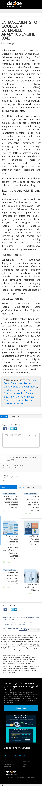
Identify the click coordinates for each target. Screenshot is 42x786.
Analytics (4, 477)
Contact (24, 764)
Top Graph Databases (20, 381)
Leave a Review (14, 416)
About (5, 762)
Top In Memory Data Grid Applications (20, 385)
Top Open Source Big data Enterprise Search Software (19, 391)
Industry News (11, 477)
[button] (5, 428)
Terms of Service (9, 764)
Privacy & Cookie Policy (25, 630)
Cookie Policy (25, 762)
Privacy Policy (8, 767)
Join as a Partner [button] (21, 708)
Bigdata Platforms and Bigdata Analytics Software (20, 398)
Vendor (24, 767)
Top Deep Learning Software (19, 401)
